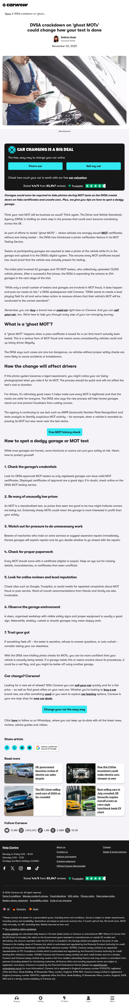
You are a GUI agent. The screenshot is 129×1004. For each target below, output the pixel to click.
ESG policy (73, 896)
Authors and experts (66, 856)
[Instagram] (21, 869)
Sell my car (93, 166)
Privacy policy (87, 896)
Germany (21, 909)
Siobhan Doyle (68, 37)
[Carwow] (15, 5)
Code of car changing (61, 900)
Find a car (35, 166)
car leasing (88, 694)
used (48, 694)
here (14, 720)
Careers (107, 847)
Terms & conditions (12, 896)
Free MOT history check (64, 432)
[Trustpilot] (87, 186)
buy (32, 310)
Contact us (62, 852)
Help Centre (11, 847)
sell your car (83, 685)
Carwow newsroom (66, 861)
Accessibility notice (39, 900)
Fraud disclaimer (58, 896)
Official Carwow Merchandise (71, 866)
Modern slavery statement (15, 900)
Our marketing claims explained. (20, 929)
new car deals (43, 698)
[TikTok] (37, 869)
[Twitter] (13, 869)
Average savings (10, 934)
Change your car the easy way (64, 709)
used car (62, 310)
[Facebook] (5, 869)
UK (8, 909)
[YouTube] (29, 869)
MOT (104, 232)
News (8, 13)
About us (61, 847)
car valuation (78, 177)
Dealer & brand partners (114, 852)
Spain (35, 909)
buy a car (110, 689)
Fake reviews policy (105, 896)
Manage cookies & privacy (35, 896)
